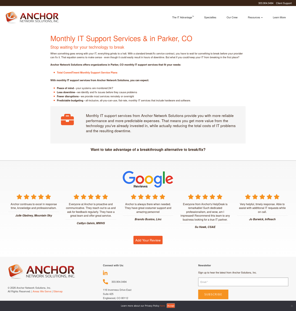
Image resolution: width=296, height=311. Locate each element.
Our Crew (232, 17)
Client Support (284, 3)
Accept (170, 305)
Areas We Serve (42, 291)
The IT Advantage (183, 17)
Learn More (279, 17)
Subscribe (213, 294)
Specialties (210, 17)
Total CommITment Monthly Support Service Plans (87, 72)
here (162, 305)
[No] (291, 306)
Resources (254, 17)
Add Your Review (148, 240)
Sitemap (58, 291)
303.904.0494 (265, 3)
